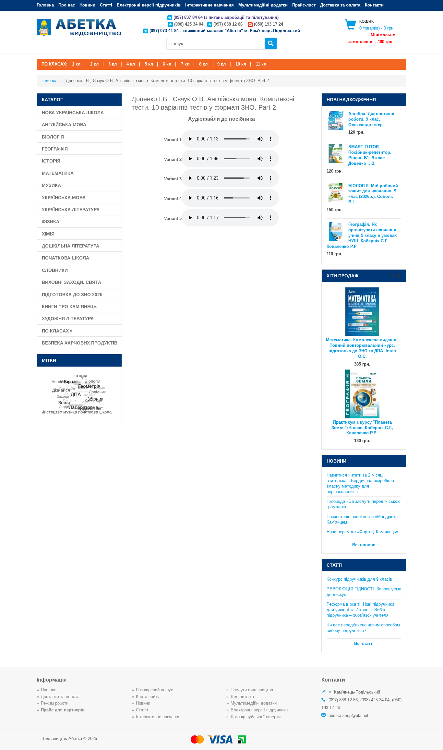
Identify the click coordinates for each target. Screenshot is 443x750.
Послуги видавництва (252, 689)
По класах (57, 330)
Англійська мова (64, 124)
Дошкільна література (70, 245)
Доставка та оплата (340, 5)
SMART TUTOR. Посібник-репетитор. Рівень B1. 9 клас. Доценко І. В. (369, 155)
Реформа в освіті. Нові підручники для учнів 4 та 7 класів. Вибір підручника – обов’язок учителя (360, 610)
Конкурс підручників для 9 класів (359, 579)
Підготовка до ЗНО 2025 (72, 294)
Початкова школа (65, 257)
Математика (58, 173)
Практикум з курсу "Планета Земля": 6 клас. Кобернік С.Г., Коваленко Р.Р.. (362, 428)
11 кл (261, 64)
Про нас (66, 5)
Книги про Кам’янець (69, 306)
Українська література (71, 209)
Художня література (68, 318)
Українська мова (64, 197)
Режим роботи (54, 703)
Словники (55, 270)
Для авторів (242, 696)
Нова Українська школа (73, 112)
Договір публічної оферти (256, 716)
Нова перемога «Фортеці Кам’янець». (363, 531)
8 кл (203, 64)
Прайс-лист (304, 5)
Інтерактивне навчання (209, 5)
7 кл (185, 64)
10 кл (240, 64)
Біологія (53, 136)
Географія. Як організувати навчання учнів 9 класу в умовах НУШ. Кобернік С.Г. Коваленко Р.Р (362, 235)
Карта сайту (148, 696)
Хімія (48, 233)
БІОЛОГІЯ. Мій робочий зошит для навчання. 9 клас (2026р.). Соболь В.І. (373, 194)
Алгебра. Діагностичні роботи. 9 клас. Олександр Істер (371, 119)
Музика (51, 185)
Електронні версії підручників (149, 5)
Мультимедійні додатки (263, 5)
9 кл (221, 64)
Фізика (50, 221)
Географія (55, 148)
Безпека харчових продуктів (79, 342)
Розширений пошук (154, 689)
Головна (45, 5)
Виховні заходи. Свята (71, 282)
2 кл (94, 64)
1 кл (76, 64)
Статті (106, 5)
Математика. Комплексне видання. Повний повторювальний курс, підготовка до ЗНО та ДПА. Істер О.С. (362, 348)
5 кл (149, 64)
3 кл (112, 64)
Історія (51, 160)
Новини (87, 5)
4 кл (130, 64)
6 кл (167, 64)
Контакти (374, 5)
